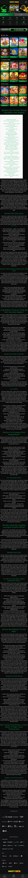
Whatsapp (4, 876)
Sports (3, 23)
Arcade (10, 23)
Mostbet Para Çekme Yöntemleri (11, 126)
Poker (17, 23)
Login (21, 14)
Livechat (22, 876)
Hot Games (10, 19)
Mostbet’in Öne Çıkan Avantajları (11, 148)
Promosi (13, 876)
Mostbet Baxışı (11, 173)
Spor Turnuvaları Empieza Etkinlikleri (11, 152)
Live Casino (23, 19)
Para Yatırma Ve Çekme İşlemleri (11, 156)
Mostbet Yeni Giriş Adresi (11, 119)
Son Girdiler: (11, 127)
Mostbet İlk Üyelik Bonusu (11, 141)
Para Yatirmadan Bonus (11, 131)
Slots (17, 19)
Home (3, 19)
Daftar (6, 14)
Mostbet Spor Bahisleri (11, 172)
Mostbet (11, 165)
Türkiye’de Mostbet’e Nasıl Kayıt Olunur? (11, 157)
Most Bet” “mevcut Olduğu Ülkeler (11, 164)
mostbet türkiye (14, 225)
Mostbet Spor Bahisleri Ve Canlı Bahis (11, 139)
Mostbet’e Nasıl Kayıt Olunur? (11, 145)
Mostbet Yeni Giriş (11, 135)
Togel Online (23, 23)
